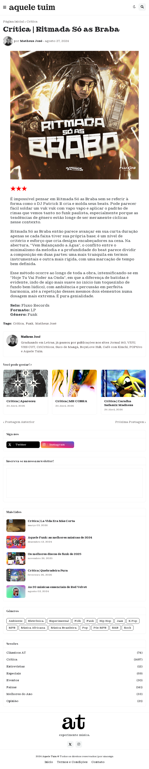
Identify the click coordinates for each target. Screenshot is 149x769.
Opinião (74, 701)
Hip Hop (105, 621)
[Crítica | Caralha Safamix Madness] (123, 383)
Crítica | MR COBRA (71, 401)
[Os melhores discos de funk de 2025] (15, 558)
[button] (4, 6)
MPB (12, 627)
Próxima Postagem (129, 422)
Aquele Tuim (49, 756)
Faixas (74, 687)
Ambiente (16, 621)
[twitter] (70, 744)
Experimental (59, 621)
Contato (98, 762)
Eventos (74, 680)
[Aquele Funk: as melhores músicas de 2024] (15, 542)
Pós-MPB (100, 627)
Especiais (74, 673)
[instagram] (78, 744)
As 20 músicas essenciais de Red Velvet (57, 587)
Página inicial (13, 21)
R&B (115, 627)
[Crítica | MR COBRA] (74, 383)
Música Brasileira (64, 627)
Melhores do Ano (74, 694)
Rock (127, 627)
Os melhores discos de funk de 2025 (54, 554)
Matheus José (45, 323)
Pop (85, 627)
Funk (29, 323)
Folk (77, 621)
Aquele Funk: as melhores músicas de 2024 (60, 537)
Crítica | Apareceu (20, 401)
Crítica (32, 21)
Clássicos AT (74, 652)
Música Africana (33, 627)
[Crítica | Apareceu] (25, 383)
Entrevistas (74, 666)
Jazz (120, 621)
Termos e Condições (72, 762)
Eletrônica (36, 621)
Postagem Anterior (20, 422)
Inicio (49, 762)
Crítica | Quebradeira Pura (48, 570)
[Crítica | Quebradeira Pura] (15, 575)
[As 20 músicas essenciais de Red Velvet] (15, 591)
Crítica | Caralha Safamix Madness (118, 403)
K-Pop (133, 621)
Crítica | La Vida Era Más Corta (51, 521)
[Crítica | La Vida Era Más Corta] (15, 525)
